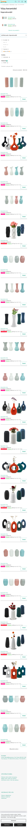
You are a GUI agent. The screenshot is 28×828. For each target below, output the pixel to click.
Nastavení (13, 820)
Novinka (5, 44)
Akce (4, 42)
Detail (24, 99)
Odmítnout (7, 825)
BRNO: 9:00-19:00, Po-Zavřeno (8, 778)
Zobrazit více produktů (13, 30)
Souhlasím (20, 825)
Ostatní (5, 62)
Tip (4, 47)
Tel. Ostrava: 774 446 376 (7, 759)
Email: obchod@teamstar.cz (7, 757)
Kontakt (3, 756)
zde (14, 817)
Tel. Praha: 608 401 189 (20, 757)
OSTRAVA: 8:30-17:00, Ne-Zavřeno (9, 780)
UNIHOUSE (6, 57)
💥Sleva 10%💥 (7, 51)
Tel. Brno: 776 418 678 (19, 759)
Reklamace (3, 798)
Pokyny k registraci (5, 797)
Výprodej (5, 49)
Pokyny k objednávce (6, 795)
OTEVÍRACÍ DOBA (6, 774)
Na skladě (6, 40)
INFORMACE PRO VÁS (7, 792)
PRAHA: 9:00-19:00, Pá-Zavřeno (9, 777)
